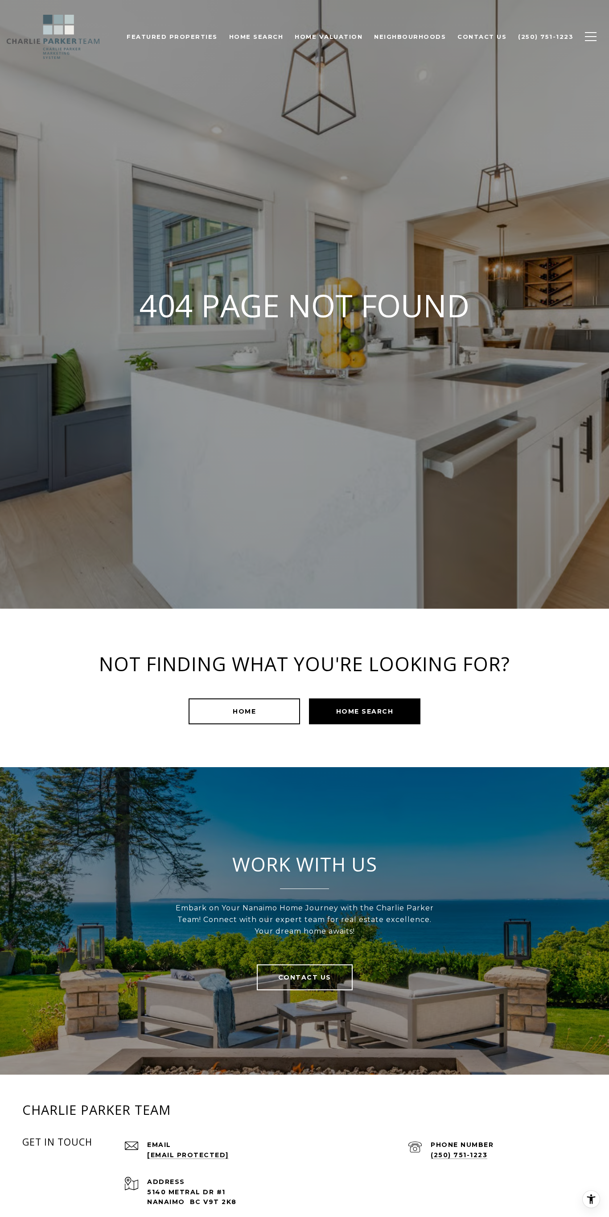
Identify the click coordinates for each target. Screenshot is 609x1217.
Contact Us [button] (304, 977)
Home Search (365, 711)
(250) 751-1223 (459, 1155)
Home (244, 711)
